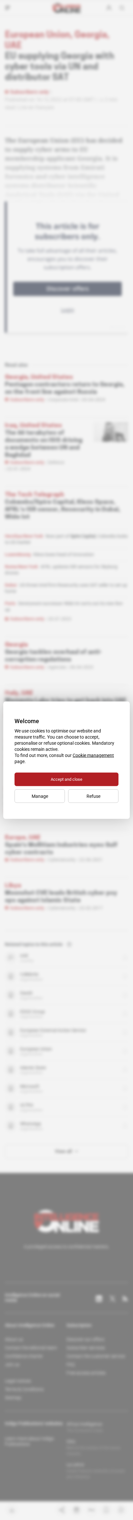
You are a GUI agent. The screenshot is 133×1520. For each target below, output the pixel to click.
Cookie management (93, 755)
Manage (40, 795)
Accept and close (66, 779)
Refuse (93, 795)
